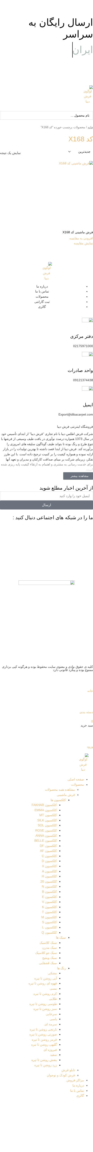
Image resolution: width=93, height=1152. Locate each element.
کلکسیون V (49, 902)
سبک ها (61, 937)
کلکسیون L (49, 927)
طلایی (53, 998)
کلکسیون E (49, 897)
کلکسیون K (49, 907)
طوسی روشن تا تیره (43, 1004)
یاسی (53, 1019)
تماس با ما (77, 1090)
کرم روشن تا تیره (45, 993)
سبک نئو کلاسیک (46, 953)
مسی (53, 988)
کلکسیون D (49, 861)
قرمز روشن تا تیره (44, 1039)
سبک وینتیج (49, 958)
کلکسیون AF (48, 851)
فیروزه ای (50, 1050)
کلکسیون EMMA (46, 810)
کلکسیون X (49, 866)
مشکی (52, 973)
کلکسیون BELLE (45, 840)
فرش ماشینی (66, 795)
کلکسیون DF (48, 846)
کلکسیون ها (58, 800)
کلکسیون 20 (48, 881)
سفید (53, 1054)
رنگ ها (61, 968)
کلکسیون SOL (47, 825)
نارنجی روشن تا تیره (43, 1029)
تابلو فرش (68, 1070)
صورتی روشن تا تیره (43, 1034)
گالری (80, 1095)
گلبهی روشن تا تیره (44, 1044)
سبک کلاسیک (48, 942)
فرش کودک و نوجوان (61, 1075)
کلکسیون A (49, 871)
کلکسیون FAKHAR (44, 805)
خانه (90, 127)
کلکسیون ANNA (46, 835)
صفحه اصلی (75, 779)
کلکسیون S (49, 922)
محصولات (77, 784)
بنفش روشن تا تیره (44, 1060)
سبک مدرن (49, 947)
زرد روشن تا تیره (45, 1065)
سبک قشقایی (48, 963)
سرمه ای (50, 1024)
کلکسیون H (49, 876)
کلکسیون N (49, 886)
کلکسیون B (49, 891)
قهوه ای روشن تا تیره (42, 983)
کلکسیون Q (49, 932)
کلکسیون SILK (47, 820)
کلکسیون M (49, 917)
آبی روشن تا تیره (45, 978)
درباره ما (78, 1085)
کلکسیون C (49, 856)
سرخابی (51, 1014)
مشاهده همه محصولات (60, 789)
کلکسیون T (49, 912)
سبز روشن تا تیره (45, 1009)
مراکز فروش (75, 1080)
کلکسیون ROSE (46, 830)
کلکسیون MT (48, 815)
